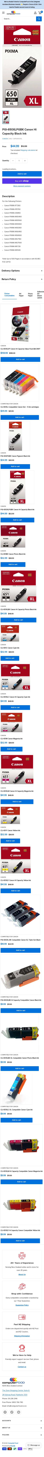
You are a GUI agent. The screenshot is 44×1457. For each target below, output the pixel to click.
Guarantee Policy (22, 1305)
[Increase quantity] (25, 160)
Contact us (22, 1367)
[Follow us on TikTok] (12, 1412)
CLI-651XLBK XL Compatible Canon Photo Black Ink (20, 1058)
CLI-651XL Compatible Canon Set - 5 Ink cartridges (20, 407)
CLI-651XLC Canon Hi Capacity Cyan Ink (15, 697)
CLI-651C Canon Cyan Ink (10, 648)
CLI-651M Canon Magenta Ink (11, 739)
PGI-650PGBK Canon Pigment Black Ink (15, 456)
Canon (5, 139)
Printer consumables (10, 295)
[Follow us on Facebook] (5, 1412)
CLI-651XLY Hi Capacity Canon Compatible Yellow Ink (20, 1230)
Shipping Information (22, 1336)
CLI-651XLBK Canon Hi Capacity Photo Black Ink (18, 609)
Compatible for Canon (9, 404)
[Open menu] (3, 13)
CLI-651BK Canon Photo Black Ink (13, 554)
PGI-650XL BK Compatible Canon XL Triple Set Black (20, 940)
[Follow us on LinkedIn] (18, 1412)
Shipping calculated (28, 150)
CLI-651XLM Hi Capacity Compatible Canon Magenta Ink (22, 1171)
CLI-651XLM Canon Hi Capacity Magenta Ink (17, 791)
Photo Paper (30, 295)
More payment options (22, 186)
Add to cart (22, 174)
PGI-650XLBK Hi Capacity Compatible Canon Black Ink (21, 1000)
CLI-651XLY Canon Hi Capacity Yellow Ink (16, 880)
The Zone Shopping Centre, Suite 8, (16, 1390)
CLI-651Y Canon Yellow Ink (10, 830)
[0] (39, 12)
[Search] (39, 18)
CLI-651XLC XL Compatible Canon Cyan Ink (16, 1110)
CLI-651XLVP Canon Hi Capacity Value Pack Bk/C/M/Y (20, 349)
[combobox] (19, 18)
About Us (22, 1274)
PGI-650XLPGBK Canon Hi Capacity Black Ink (17, 509)
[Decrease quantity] (13, 160)
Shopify (12, 1446)
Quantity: (5, 160)
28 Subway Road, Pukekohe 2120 (14, 1395)
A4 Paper (21, 295)
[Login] (35, 13)
